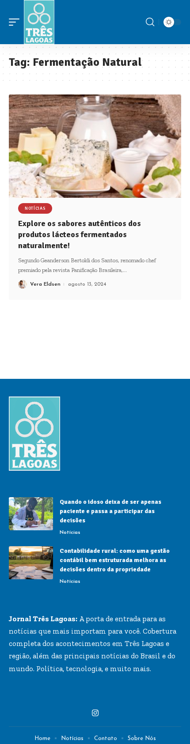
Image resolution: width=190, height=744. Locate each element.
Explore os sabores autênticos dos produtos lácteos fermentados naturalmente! (79, 234)
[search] (150, 22)
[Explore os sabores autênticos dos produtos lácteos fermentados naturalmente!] (95, 146)
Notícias (35, 208)
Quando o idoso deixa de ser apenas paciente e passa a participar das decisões (110, 511)
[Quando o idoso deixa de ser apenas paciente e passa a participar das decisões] (31, 513)
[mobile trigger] (16, 22)
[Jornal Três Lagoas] (39, 22)
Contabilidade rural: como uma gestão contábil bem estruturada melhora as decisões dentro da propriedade (115, 560)
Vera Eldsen (45, 284)
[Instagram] (95, 713)
